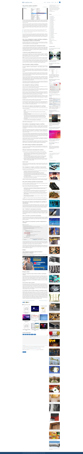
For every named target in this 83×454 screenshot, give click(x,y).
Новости (51, 41)
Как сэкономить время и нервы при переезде (54, 320)
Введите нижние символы (26, 349)
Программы (51, 43)
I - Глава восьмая (52, 16)
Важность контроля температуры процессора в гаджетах (54, 111)
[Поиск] (59, 2)
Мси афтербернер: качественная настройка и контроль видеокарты (26, 321)
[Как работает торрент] (35, 309)
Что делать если (28, 2)
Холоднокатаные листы (52, 356)
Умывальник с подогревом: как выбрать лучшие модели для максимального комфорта (54, 10)
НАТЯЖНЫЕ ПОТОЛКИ (51, 329)
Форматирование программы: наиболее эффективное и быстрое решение (35, 330)
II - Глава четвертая (52, 29)
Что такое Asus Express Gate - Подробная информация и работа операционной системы (43, 321)
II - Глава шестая (52, 30)
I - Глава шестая (51, 24)
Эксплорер (51, 156)
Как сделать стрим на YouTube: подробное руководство (43, 329)
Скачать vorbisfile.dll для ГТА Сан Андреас (54, 153)
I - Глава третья (51, 23)
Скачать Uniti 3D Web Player (53, 160)
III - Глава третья (52, 36)
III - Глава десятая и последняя (53, 33)
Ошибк (50, 155)
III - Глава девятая (52, 32)
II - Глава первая (52, 26)
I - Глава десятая (52, 19)
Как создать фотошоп (52, 11)
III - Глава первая (52, 34)
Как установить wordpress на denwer (54, 95)
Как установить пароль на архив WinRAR (54, 143)
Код (34, 334)
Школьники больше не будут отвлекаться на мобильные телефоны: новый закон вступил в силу (54, 181)
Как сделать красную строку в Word (35, 321)
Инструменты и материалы (53, 40)
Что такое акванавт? (51, 207)
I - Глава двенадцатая (52, 17)
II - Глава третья (51, 28)
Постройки (51, 42)
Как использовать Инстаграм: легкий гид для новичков (54, 128)
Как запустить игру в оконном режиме (54, 6)
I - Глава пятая (51, 21)
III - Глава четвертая (52, 37)
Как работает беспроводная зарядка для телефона (29, 300)
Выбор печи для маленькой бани (53, 421)
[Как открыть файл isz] (44, 309)
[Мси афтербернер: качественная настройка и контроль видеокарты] (26, 317)
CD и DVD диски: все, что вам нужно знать (54, 49)
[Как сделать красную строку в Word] (35, 317)
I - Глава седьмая (52, 22)
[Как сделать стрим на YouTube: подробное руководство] (44, 326)
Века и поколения (52, 39)
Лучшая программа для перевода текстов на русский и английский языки (26, 330)
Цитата (32, 334)
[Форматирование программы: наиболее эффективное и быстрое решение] (35, 326)
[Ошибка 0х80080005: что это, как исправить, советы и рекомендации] (26, 309)
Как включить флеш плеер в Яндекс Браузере (54, 80)
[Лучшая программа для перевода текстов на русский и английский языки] (26, 326)
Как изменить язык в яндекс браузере (54, 64)
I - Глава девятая (52, 18)
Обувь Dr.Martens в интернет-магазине (53, 190)
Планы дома (51, 157)
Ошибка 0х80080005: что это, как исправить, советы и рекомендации (26, 313)
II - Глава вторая (52, 25)
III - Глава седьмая (52, 35)
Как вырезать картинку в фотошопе (43, 300)
